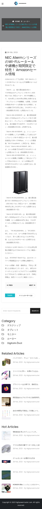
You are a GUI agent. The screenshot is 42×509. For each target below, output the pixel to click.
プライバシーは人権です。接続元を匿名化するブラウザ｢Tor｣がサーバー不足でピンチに (26, 384)
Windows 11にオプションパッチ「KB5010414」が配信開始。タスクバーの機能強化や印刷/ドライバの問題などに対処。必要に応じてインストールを (26, 432)
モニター (11, 334)
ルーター (27, 21)
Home (17, 21)
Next (31, 285)
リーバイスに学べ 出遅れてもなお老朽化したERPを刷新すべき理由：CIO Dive (26, 371)
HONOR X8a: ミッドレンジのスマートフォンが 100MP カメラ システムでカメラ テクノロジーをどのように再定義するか (26, 484)
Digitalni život (14, 343)
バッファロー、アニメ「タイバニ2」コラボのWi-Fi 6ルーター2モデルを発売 (26, 358)
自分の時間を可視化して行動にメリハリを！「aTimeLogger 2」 (26, 411)
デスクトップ (14, 325)
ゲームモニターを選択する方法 (24, 458)
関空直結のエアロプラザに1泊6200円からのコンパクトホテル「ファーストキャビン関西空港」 (26, 398)
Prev (10, 285)
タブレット (12, 329)
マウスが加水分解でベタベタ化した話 (26, 445)
